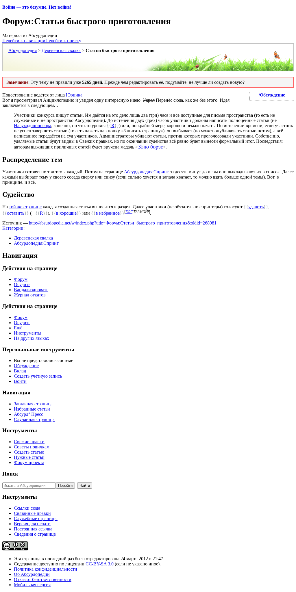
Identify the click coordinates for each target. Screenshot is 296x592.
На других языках (31, 338)
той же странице (25, 206)
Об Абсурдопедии (32, 574)
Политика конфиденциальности (45, 569)
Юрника (74, 94)
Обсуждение (26, 365)
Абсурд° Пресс (28, 414)
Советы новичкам (31, 446)
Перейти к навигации (23, 40)
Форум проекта (29, 462)
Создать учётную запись (38, 376)
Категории (12, 228)
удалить (256, 206)
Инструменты (27, 333)
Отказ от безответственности (42, 579)
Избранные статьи (32, 409)
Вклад (20, 370)
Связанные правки (32, 513)
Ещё (18, 327)
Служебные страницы (36, 518)
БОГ (128, 211)
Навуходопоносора (32, 125)
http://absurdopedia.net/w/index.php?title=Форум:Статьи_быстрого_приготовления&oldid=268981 (123, 222)
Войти (20, 381)
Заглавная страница (33, 403)
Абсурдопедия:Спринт (146, 171)
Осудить (22, 284)
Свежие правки (29, 441)
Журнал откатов (30, 294)
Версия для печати (32, 523)
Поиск (10, 474)
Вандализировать (31, 289)
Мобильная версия (32, 584)
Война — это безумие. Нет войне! (36, 7)
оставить (15, 213)
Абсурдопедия (22, 50)
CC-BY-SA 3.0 (100, 563)
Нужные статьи (29, 457)
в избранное (108, 213)
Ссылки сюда (27, 508)
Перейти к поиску (63, 40)
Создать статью (29, 452)
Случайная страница (34, 419)
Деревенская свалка (61, 50)
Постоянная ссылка (33, 528)
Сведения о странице (35, 534)
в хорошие (66, 213)
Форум (20, 279)
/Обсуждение (272, 94)
